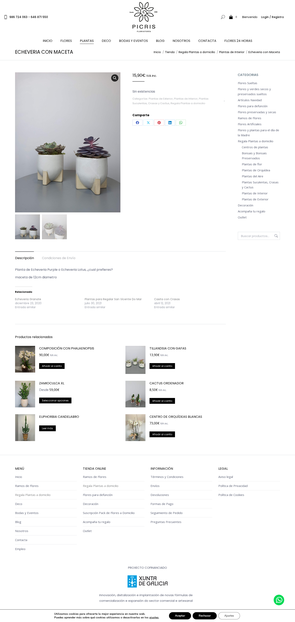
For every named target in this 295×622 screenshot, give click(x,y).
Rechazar (205, 616)
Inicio (18, 477)
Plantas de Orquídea (256, 170)
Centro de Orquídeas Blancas (176, 416)
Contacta (21, 540)
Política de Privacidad (233, 486)
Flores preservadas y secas (257, 112)
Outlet (242, 217)
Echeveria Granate (28, 299)
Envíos (155, 486)
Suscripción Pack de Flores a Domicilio (109, 513)
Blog (18, 522)
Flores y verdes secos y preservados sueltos (254, 91)
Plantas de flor (252, 164)
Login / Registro (272, 17)
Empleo (20, 549)
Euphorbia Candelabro (59, 416)
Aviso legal (225, 477)
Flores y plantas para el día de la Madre (258, 132)
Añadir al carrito (52, 366)
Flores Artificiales (249, 124)
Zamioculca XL (51, 383)
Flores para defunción (253, 106)
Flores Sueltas (247, 83)
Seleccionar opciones (55, 400)
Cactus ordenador (167, 383)
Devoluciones (160, 495)
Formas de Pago (162, 504)
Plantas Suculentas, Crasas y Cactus (260, 184)
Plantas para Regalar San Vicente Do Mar (113, 299)
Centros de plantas (255, 147)
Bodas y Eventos (27, 513)
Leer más (47, 428)
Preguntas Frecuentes (166, 522)
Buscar (276, 236)
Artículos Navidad (250, 100)
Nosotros (21, 531)
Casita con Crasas (167, 299)
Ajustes (229, 616)
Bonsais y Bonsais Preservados (254, 155)
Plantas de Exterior (161, 99)
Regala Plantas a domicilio (188, 103)
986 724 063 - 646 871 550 (28, 17)
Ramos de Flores (249, 118)
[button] (114, 78)
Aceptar (180, 616)
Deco (18, 504)
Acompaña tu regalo (251, 211)
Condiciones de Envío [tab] (58, 258)
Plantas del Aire (252, 176)
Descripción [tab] (24, 258)
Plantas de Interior (186, 99)
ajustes (154, 617)
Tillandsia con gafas (168, 348)
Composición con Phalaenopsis (66, 348)
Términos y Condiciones (167, 477)
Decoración (245, 205)
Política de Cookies (231, 495)
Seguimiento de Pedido (167, 513)
